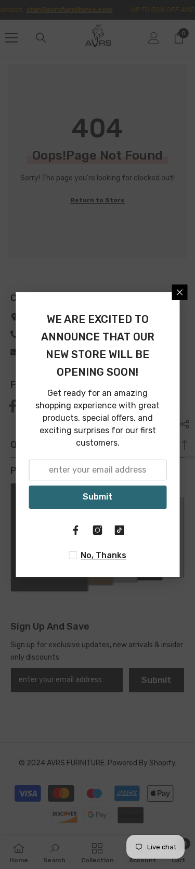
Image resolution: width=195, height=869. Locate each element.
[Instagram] (98, 530)
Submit (97, 497)
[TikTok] (120, 530)
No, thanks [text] (103, 555)
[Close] (179, 292)
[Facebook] (76, 530)
